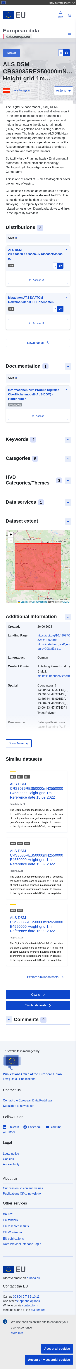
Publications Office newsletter (22, 1193)
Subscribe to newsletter (18, 1105)
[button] (62, 2)
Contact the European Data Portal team (28, 1100)
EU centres (38, 1309)
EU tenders (10, 1220)
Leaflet (23, 601)
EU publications (13, 1238)
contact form (30, 1305)
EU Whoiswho (12, 1232)
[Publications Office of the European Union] (36, 1061)
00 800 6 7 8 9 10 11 (26, 1296)
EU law (8, 1213)
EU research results (16, 1226)
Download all (35, 342)
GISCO (65, 601)
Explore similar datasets (45, 977)
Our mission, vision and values (23, 1188)
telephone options (28, 1301)
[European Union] (36, 1269)
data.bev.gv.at (21, 90)
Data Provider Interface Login (22, 1243)
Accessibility (11, 1164)
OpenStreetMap (39, 601)
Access (40, 415)
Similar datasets (35, 1005)
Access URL (40, 279)
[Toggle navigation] (69, 34)
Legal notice (11, 1153)
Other (11, 1132)
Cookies (8, 1159)
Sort (11, 238)
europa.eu (33, 1278)
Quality (35, 994)
